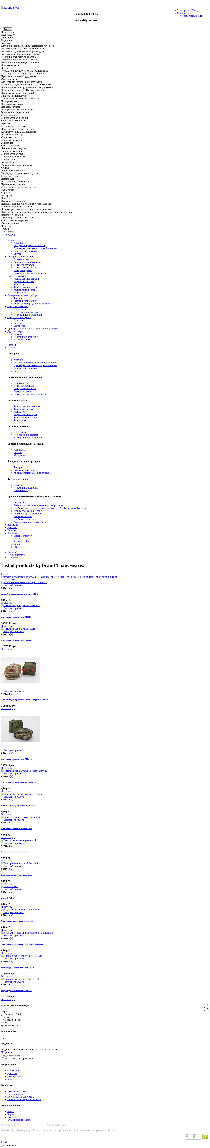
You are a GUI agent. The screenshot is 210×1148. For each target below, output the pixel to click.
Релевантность (9, 577)
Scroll (4, 1142)
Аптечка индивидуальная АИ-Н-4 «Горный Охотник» (25, 700)
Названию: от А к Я (27, 577)
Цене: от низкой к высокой (74, 577)
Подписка (6, 1052)
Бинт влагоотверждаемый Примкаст (17, 805)
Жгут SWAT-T (7, 898)
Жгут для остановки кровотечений (17, 921)
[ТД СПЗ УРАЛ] (10, 7)
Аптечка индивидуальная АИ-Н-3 (16, 617)
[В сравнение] (16, 602)
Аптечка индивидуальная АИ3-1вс (16, 759)
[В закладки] (18, 602)
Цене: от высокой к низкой (103, 577)
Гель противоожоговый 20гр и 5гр (16, 875)
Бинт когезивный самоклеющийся (16, 828)
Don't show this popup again (18, 1058)
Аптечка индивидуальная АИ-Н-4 (16, 640)
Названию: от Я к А (49, 577)
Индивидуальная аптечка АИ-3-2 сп (17, 967)
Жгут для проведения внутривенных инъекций (22, 944)
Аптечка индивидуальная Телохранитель (19, 782)
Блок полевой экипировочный (14, 852)
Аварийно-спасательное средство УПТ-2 (19, 594)
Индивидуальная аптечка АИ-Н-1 (16, 990)
